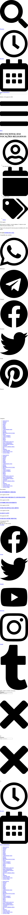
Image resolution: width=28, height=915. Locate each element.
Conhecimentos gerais (7, 429)
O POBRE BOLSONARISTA (8, 502)
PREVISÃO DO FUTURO (9, 433)
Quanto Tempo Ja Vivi (7, 451)
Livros (4, 440)
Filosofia (4, 422)
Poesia (4, 438)
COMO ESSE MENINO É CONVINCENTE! (12, 497)
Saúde (4, 425)
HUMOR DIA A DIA (9, 232)
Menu (1, 130)
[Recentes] (14, 57)
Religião (4, 431)
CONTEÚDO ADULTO (8, 441)
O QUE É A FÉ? (4, 513)
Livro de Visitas (6, 452)
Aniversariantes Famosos (8, 444)
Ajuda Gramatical (6, 435)
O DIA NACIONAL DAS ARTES (9, 508)
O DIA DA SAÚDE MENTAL (8, 518)
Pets (3, 447)
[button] (14, 252)
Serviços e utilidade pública (8, 446)
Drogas (4, 430)
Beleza (4, 424)
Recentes (2, 58)
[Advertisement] (14, 404)
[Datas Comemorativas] (14, 91)
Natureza (5, 449)
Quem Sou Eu (6, 420)
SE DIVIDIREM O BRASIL (8, 492)
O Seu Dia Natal (6, 450)
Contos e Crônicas (7, 436)
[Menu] (14, 129)
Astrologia (5, 445)
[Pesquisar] (14, 27)
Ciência (4, 423)
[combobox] (6, 693)
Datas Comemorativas (4, 92)
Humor (4, 219)
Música (4, 439)
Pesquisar (2, 29)
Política (4, 428)
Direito (4, 427)
